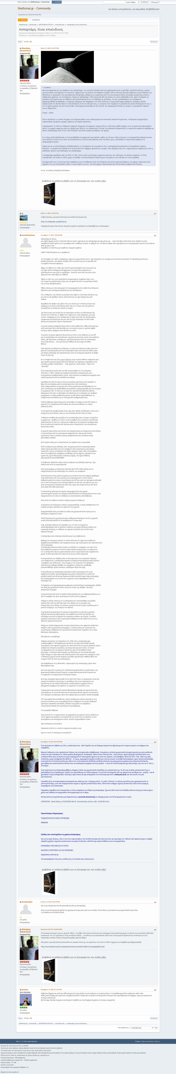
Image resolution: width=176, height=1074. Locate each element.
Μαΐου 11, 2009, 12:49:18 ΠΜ (50, 213)
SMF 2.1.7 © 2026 (21, 1041)
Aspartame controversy (49, 854)
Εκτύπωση (154, 42)
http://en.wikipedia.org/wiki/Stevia (53, 222)
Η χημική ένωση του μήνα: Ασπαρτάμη (55, 818)
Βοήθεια (137, 1041)
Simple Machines (32, 1041)
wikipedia (44, 822)
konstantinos (28, 235)
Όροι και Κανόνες (147, 1041)
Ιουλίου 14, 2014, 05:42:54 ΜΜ (50, 902)
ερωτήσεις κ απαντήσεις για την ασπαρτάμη (57, 850)
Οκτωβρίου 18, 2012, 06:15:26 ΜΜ (51, 742)
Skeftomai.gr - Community (34, 8)
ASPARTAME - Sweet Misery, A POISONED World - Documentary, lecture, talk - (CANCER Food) (75, 801)
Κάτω (20, 42)
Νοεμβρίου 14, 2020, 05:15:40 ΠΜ (51, 989)
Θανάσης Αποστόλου (25, 49)
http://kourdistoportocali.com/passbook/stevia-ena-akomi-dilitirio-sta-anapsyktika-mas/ (73, 946)
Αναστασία (27, 902)
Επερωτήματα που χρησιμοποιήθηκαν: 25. (15, 1067)
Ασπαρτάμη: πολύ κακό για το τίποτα (54, 846)
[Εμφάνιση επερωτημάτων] (10, 1072)
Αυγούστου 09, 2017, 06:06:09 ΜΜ (51, 929)
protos (25, 989)
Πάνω (20, 1018)
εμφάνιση (21, 1058)
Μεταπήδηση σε (123, 1028)
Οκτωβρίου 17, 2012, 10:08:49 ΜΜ (51, 235)
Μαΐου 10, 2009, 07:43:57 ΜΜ (50, 48)
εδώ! (103, 180)
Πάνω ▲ (157, 1041)
